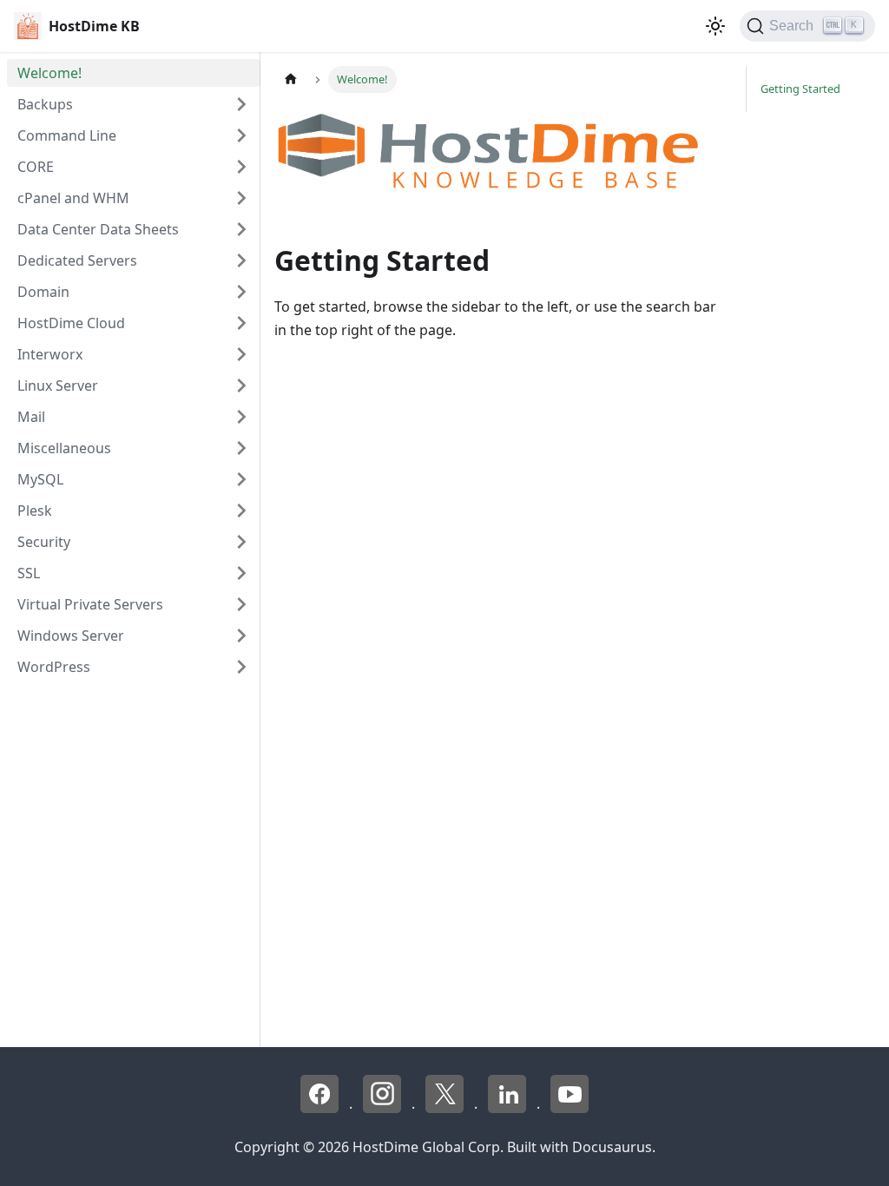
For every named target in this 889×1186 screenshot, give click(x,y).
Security (43, 541)
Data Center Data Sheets (98, 229)
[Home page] (290, 79)
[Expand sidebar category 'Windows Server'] (241, 635)
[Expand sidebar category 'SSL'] (241, 573)
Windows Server (70, 635)
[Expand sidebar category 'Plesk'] (241, 510)
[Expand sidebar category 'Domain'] (241, 292)
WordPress (53, 666)
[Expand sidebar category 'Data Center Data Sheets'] (241, 229)
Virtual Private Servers (90, 604)
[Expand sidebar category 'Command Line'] (241, 135)
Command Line (66, 135)
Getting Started (800, 88)
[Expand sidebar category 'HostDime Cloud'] (241, 323)
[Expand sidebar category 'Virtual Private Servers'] (241, 604)
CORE (35, 166)
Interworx (49, 354)
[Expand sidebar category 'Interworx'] (241, 354)
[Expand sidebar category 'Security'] (241, 542)
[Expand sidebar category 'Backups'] (241, 104)
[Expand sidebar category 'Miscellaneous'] (241, 448)
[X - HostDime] (446, 1107)
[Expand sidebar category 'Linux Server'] (241, 385)
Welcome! (49, 72)
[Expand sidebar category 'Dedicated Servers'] (241, 260)
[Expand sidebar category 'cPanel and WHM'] (241, 198)
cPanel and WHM (73, 198)
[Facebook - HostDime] (321, 1107)
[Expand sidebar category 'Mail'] (241, 417)
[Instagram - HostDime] (384, 1107)
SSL (28, 573)
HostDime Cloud (71, 323)
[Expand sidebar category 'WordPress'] (241, 667)
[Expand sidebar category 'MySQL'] (241, 479)
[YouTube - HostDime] (569, 1107)
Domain (43, 291)
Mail (31, 416)
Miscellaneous (64, 448)
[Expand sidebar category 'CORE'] (241, 167)
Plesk (34, 510)
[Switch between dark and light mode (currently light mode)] (715, 26)
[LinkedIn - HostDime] (509, 1107)
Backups (45, 104)
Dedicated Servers (77, 260)
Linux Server (57, 385)
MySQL (40, 479)
